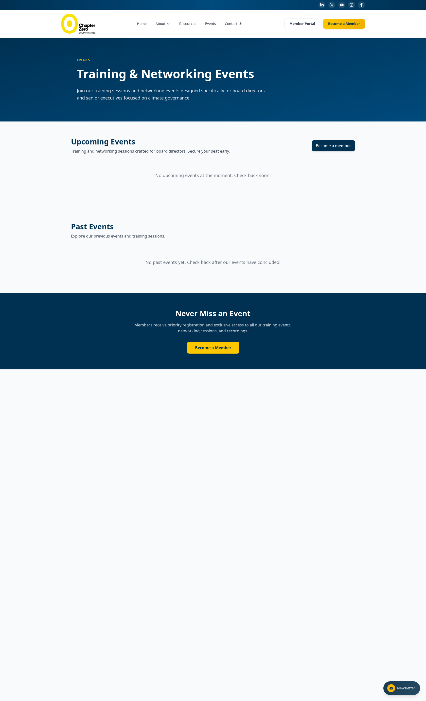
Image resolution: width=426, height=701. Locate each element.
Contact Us (234, 23)
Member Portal (302, 23)
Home (142, 23)
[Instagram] (351, 4)
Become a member (333, 145)
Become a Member (344, 23)
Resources (187, 23)
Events (210, 23)
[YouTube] (341, 4)
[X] (331, 4)
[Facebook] (361, 4)
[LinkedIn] (322, 4)
